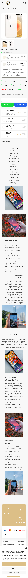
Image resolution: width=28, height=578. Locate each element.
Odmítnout (14, 568)
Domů (2, 8)
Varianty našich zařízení (8, 544)
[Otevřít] (2, 2)
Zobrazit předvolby (14, 572)
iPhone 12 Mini (14, 8)
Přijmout (14, 564)
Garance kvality (20, 544)
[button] (25, 548)
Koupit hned (20, 104)
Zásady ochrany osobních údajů (14, 576)
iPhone (7, 8)
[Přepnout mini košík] (25, 3)
